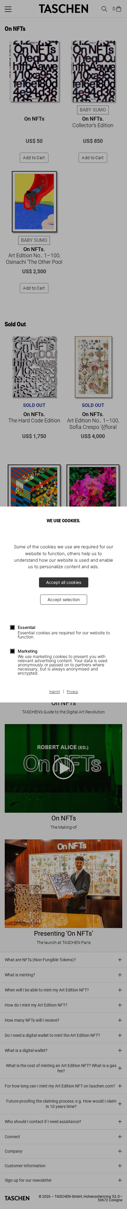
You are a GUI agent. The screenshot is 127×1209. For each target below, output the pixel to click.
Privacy (72, 692)
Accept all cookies (63, 582)
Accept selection (64, 599)
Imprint (54, 692)
